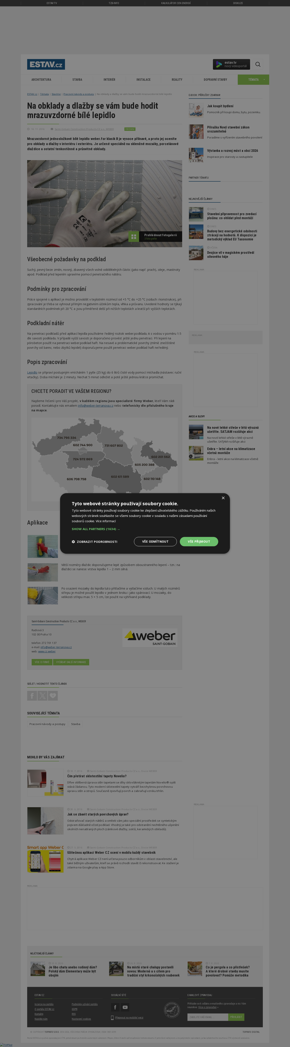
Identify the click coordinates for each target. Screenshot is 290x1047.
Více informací (106, 521)
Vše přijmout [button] (199, 541)
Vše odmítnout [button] (155, 541)
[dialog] (145, 523)
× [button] (223, 498)
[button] (145, 529)
